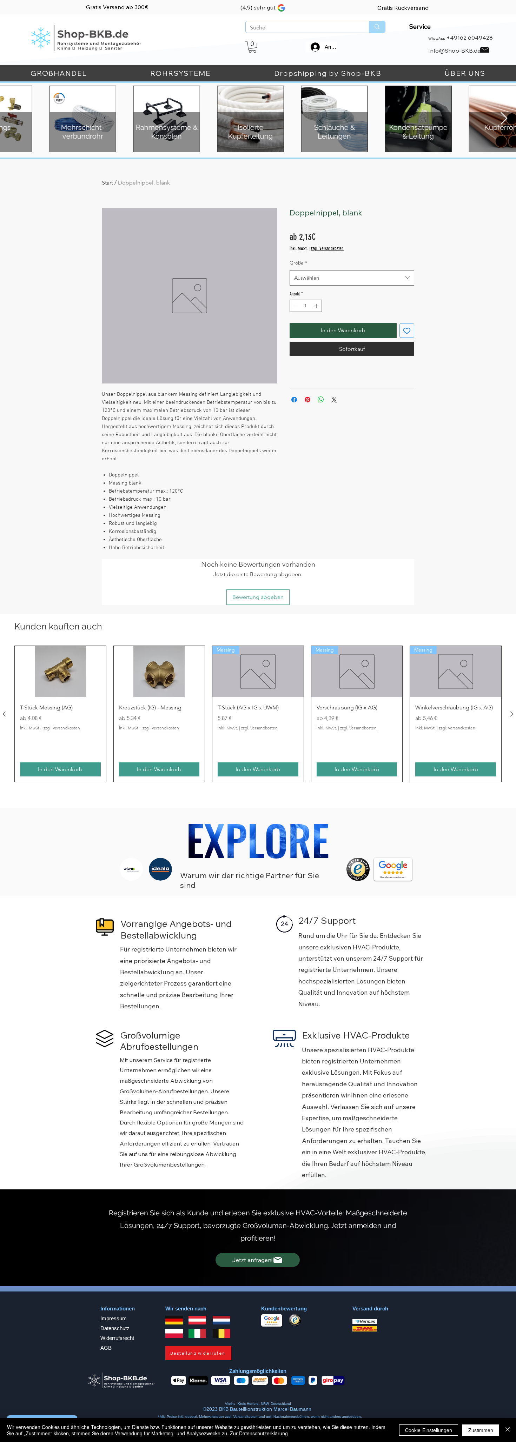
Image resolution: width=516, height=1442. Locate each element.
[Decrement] (295, 306)
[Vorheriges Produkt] (4, 714)
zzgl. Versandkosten (327, 249)
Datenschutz (115, 1328)
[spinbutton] (306, 306)
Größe (298, 263)
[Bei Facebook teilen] (294, 399)
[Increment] (317, 306)
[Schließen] (507, 1430)
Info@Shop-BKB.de (454, 50)
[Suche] (377, 27)
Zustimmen (480, 1430)
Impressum (113, 1318)
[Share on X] (334, 399)
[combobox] (352, 278)
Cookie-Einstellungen (428, 1430)
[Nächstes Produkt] (512, 714)
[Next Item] (504, 119)
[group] (258, 713)
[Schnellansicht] (60, 671)
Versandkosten (246, 1416)
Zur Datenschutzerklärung (259, 1433)
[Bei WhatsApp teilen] (321, 399)
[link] (252, 47)
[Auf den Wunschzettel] (406, 330)
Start (107, 182)
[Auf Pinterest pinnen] (307, 399)
